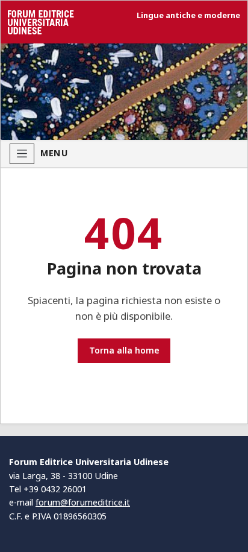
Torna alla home (124, 350)
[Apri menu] (22, 154)
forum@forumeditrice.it (83, 502)
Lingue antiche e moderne (188, 15)
